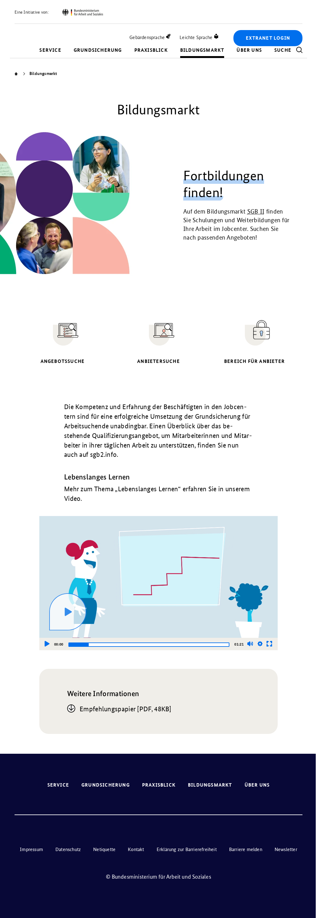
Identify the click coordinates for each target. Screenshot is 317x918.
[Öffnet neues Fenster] (82, 12)
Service (50, 50)
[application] (158, 583)
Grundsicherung (98, 50)
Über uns (249, 50)
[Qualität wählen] (260, 644)
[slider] (149, 644)
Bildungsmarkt (202, 50)
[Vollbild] (269, 644)
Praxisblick (151, 50)
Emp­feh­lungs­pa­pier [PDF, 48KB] (126, 709)
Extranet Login (268, 38)
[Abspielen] (67, 611)
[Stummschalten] (250, 644)
